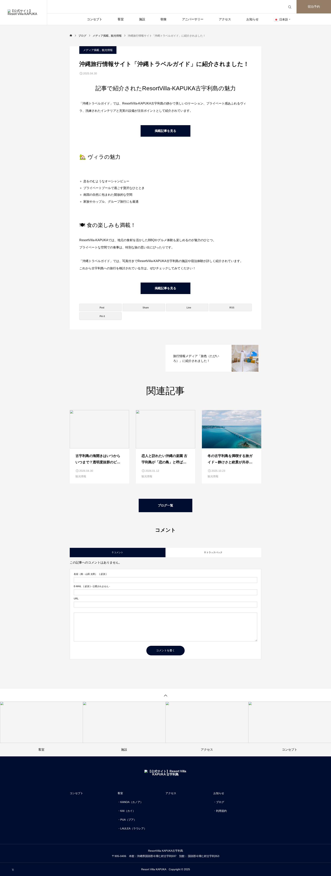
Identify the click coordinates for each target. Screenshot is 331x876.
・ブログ (218, 802)
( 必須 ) (90, 574)
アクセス (225, 19)
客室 (121, 19)
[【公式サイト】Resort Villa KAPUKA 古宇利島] (23, 12)
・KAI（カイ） (126, 810)
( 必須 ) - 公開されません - (92, 586)
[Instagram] (6, 870)
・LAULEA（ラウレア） (132, 828)
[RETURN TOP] (165, 695)
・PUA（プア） (127, 819)
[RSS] (13, 870)
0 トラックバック (213, 552)
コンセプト (94, 19)
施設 (142, 19)
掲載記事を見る (165, 130)
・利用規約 (220, 810)
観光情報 (107, 50)
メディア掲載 (91, 50)
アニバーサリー (192, 19)
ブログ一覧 (165, 505)
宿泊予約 (314, 6)
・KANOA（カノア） (130, 802)
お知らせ (252, 19)
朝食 (164, 19)
